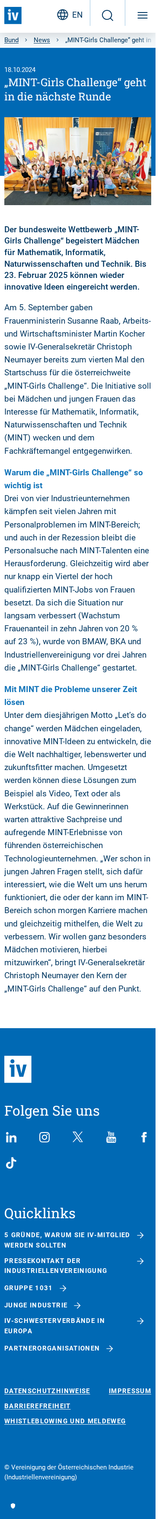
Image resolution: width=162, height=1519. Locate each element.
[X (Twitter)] (78, 1137)
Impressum (130, 1391)
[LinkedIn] (11, 1137)
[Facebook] (144, 1137)
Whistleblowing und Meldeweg (65, 1421)
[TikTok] (11, 1163)
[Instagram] (44, 1137)
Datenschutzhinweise (47, 1391)
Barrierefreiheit (37, 1406)
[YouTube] (111, 1137)
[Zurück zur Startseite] (13, 15)
